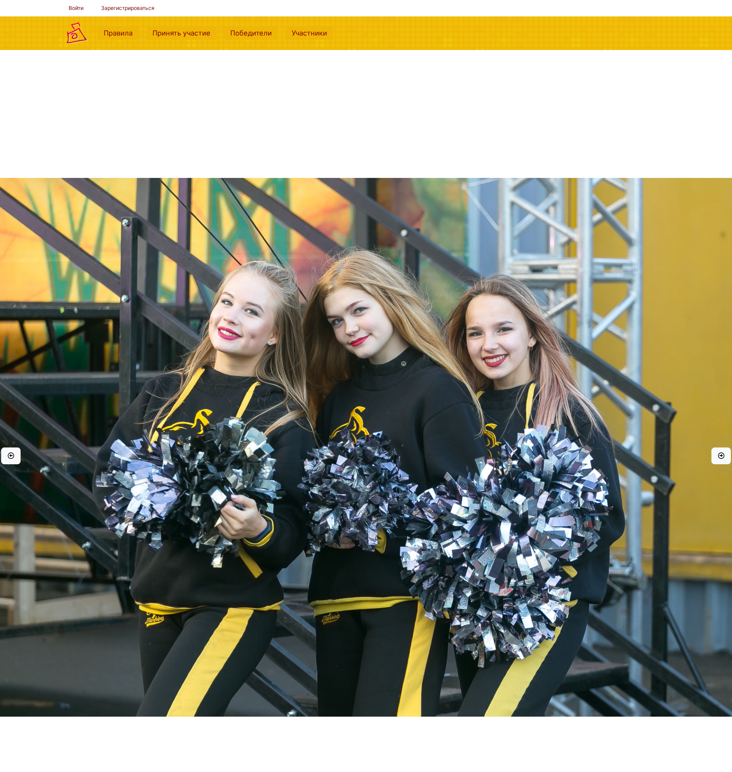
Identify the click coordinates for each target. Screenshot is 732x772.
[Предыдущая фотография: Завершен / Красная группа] (11, 455)
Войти (76, 8)
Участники (312, 32)
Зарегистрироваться (127, 8)
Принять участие (184, 32)
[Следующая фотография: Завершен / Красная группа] (721, 455)
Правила (121, 32)
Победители (254, 32)
